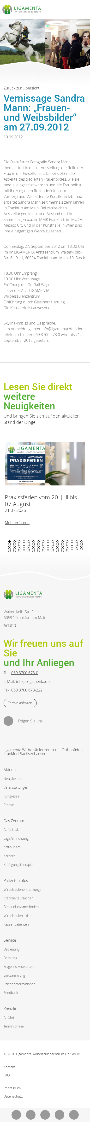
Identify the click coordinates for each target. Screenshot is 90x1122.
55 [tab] (38, 549)
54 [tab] (33, 549)
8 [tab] (43, 541)
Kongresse (11, 796)
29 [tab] (67, 544)
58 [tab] (53, 549)
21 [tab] (29, 544)
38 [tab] (33, 546)
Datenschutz (13, 1096)
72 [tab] (43, 551)
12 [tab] (62, 541)
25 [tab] (48, 544)
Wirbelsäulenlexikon (18, 915)
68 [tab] (24, 551)
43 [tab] (57, 546)
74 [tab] (53, 551)
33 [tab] (9, 546)
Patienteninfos (16, 880)
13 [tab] (67, 541)
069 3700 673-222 (26, 690)
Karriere (9, 856)
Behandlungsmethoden (21, 906)
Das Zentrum (14, 820)
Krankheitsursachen (18, 898)
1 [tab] (9, 541)
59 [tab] (57, 549)
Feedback (11, 992)
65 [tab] (9, 551)
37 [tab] (29, 546)
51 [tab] (19, 549)
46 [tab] (72, 546)
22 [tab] (33, 544)
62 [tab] (72, 549)
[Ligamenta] (21, 9)
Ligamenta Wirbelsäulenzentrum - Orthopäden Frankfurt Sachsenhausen (43, 752)
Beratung (10, 958)
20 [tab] (24, 544)
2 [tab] (14, 541)
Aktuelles (11, 769)
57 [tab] (48, 549)
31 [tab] (77, 544)
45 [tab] (67, 546)
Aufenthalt (11, 829)
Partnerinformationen (20, 984)
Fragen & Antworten (19, 966)
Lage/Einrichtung (16, 838)
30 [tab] (72, 544)
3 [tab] (19, 541)
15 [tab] (77, 541)
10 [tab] (53, 541)
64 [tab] (81, 549)
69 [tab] (29, 551)
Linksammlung (14, 975)
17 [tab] (9, 544)
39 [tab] (38, 546)
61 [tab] (67, 549)
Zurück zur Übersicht (21, 88)
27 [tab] (57, 544)
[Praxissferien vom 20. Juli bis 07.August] (45, 464)
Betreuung (11, 949)
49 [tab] (9, 549)
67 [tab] (19, 551)
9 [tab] (48, 541)
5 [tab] (29, 541)
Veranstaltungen (16, 787)
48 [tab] (81, 546)
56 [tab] (43, 549)
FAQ (7, 1075)
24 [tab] (43, 544)
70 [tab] (33, 551)
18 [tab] (14, 544)
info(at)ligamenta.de (33, 681)
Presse (9, 805)
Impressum (12, 1088)
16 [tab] (81, 541)
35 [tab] (19, 546)
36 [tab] (24, 546)
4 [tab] (24, 541)
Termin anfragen (20, 703)
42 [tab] (53, 546)
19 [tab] (19, 544)
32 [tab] (81, 544)
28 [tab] (62, 544)
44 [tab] (62, 546)
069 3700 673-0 (24, 672)
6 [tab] (33, 541)
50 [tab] (14, 549)
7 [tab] (38, 541)
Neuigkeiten (13, 778)
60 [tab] (62, 549)
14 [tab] (72, 541)
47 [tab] (77, 546)
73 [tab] (48, 551)
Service (10, 940)
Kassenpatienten (16, 924)
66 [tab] (14, 551)
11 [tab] (57, 541)
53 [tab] (29, 549)
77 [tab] (67, 551)
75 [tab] (57, 551)
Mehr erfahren (17, 522)
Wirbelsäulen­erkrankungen (23, 889)
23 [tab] (38, 544)
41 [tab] (48, 546)
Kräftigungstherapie (18, 864)
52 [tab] (24, 549)
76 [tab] (62, 551)
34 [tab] (14, 546)
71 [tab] (38, 551)
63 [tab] (77, 549)
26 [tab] (53, 544)
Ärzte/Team (12, 847)
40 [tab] (43, 546)
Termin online (14, 1026)
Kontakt (10, 1008)
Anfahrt (10, 625)
